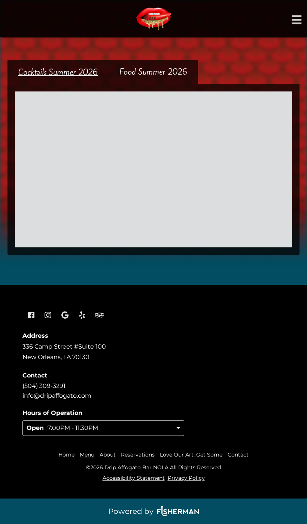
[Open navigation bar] (296, 19)
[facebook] (31, 315)
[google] (65, 315)
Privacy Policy (186, 478)
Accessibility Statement (134, 478)
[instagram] (48, 315)
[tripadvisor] (99, 315)
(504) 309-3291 (44, 385)
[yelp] (82, 315)
